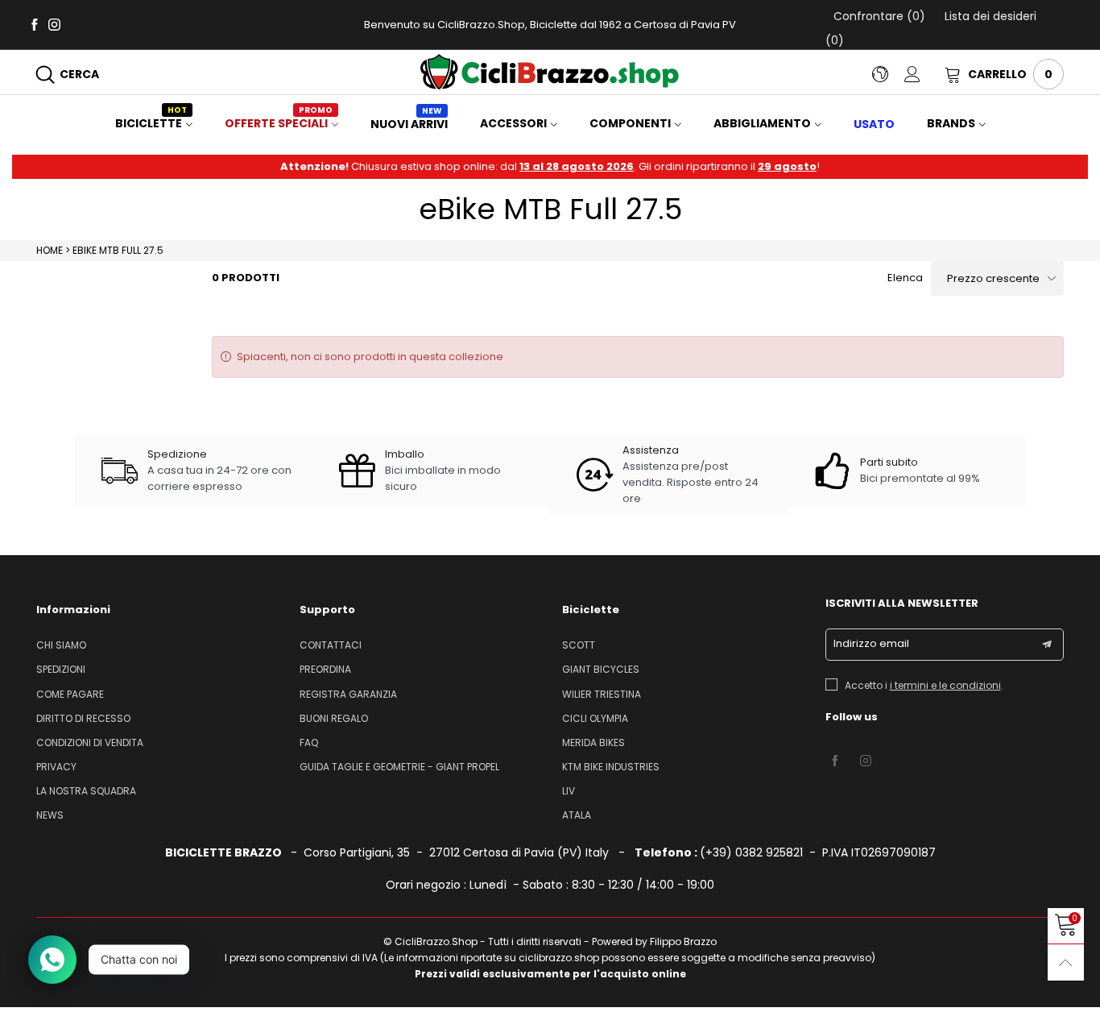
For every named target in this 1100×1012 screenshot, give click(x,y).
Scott (578, 645)
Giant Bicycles (600, 669)
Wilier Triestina (601, 694)
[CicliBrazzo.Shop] (549, 71)
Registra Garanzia (348, 694)
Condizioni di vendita (89, 742)
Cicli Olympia (595, 718)
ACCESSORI (513, 123)
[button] (1047, 644)
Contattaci (331, 645)
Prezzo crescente (993, 278)
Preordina (325, 669)
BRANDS (951, 123)
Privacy (56, 767)
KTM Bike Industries (611, 767)
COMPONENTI (630, 123)
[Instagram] (54, 23)
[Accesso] (924, 74)
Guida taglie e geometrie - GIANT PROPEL (399, 767)
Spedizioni (60, 669)
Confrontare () (879, 16)
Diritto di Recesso (83, 718)
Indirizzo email (871, 643)
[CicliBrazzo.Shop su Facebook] (835, 761)
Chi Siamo (61, 645)
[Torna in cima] (1066, 962)
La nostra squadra (86, 791)
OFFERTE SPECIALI (279, 123)
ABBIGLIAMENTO (762, 123)
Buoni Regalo (334, 718)
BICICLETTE (151, 123)
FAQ (309, 742)
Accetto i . (924, 685)
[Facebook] (34, 23)
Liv (568, 791)
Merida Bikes (593, 742)
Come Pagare (70, 694)
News (50, 815)
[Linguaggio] (888, 74)
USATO (874, 124)
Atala (576, 815)
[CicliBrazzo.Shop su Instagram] (865, 761)
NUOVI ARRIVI (409, 124)
